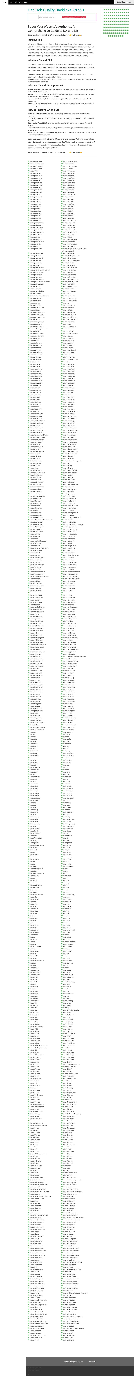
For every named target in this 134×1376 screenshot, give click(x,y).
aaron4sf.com (68, 1126)
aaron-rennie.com (69, 312)
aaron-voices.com (36, 616)
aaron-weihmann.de (70, 635)
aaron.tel (33, 984)
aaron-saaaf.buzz (69, 369)
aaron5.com (34, 1130)
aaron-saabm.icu (69, 400)
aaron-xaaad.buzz (36, 685)
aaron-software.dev (37, 482)
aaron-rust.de (67, 355)
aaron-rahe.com (68, 296)
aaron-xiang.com (35, 704)
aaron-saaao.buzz (36, 374)
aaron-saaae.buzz (36, 369)
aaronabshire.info (36, 1265)
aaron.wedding (68, 1001)
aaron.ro (66, 954)
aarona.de (66, 1168)
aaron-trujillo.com (69, 598)
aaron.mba (33, 897)
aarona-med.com (36, 1166)
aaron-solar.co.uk (69, 482)
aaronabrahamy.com (37, 1253)
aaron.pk (66, 935)
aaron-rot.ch (34, 341)
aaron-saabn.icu (35, 402)
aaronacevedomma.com (38, 1300)
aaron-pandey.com (36, 227)
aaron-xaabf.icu (68, 697)
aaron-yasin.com (69, 706)
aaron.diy (33, 814)
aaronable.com (68, 1234)
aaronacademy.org (69, 1276)
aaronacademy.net (36, 1276)
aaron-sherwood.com (70, 451)
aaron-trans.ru (68, 591)
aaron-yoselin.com (36, 711)
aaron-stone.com (36, 510)
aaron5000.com (68, 1130)
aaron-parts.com (35, 235)
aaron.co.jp (66, 781)
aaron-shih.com (35, 456)
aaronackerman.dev (36, 1309)
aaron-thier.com (35, 569)
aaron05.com (34, 1012)
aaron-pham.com (36, 249)
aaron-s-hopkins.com (70, 360)
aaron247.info (68, 1069)
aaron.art (33, 737)
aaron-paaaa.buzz (36, 173)
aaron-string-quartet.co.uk (72, 517)
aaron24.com (34, 1067)
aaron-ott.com (35, 171)
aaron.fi (65, 833)
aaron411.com (35, 1102)
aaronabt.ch (34, 1267)
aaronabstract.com (69, 1265)
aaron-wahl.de (68, 621)
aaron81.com (34, 1152)
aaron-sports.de (68, 494)
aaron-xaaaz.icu (68, 694)
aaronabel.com (35, 1213)
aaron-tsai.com (35, 600)
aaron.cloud (67, 777)
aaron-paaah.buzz (69, 180)
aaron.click (66, 774)
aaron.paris (33, 928)
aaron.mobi (67, 902)
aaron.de (33, 807)
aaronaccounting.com (70, 1288)
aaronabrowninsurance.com (72, 1262)
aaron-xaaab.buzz (36, 682)
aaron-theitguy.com (70, 565)
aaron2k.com (67, 1081)
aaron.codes (34, 789)
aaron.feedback (35, 833)
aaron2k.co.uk (34, 1081)
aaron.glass (34, 847)
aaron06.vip (67, 1012)
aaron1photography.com (38, 1048)
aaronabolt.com (35, 1243)
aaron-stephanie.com (70, 506)
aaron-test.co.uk (68, 560)
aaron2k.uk (33, 1083)
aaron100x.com (35, 1020)
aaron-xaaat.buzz (69, 687)
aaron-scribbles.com (70, 442)
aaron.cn (66, 779)
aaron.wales (34, 998)
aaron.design (34, 810)
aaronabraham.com (36, 1248)
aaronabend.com (35, 1218)
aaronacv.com (68, 1338)
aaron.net (33, 906)
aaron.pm (66, 939)
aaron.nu (33, 921)
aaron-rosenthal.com (70, 334)
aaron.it (65, 871)
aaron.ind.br (67, 864)
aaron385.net (67, 1090)
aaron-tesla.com (35, 560)
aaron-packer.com (69, 223)
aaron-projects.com (37, 279)
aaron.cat (66, 765)
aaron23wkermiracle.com (71, 1064)
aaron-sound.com (36, 489)
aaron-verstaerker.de (37, 612)
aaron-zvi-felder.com (37, 730)
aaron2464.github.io (69, 1067)
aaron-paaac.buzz (36, 176)
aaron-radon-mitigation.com (39, 296)
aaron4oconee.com (36, 1123)
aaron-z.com (67, 713)
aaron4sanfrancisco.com (38, 1126)
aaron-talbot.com (69, 539)
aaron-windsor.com (36, 666)
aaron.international (36, 869)
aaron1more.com (69, 1045)
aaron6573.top (68, 1140)
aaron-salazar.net (69, 414)
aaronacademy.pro (36, 1279)
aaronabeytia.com (69, 1229)
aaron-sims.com (35, 463)
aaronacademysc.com (70, 1279)
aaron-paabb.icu (68, 199)
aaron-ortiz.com (68, 164)
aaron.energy (67, 822)
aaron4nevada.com (69, 1121)
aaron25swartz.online (70, 1074)
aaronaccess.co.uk (36, 1286)
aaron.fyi (66, 840)
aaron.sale (66, 958)
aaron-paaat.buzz (36, 192)
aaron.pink (66, 932)
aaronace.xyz (34, 1293)
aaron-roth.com (68, 341)
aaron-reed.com (35, 305)
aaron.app (66, 734)
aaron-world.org (68, 678)
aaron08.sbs (34, 1015)
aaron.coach (67, 786)
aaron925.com (68, 1161)
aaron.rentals (34, 951)
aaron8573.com (68, 1152)
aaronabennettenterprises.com (73, 1218)
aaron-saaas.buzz (36, 378)
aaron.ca (33, 758)
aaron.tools (34, 989)
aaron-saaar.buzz (69, 376)
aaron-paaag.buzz (36, 180)
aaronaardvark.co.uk (37, 1182)
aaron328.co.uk (35, 1086)
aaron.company (35, 798)
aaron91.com (67, 1159)
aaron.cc (66, 767)
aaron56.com (67, 1133)
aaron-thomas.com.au (37, 572)
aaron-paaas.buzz (69, 190)
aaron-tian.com (35, 579)
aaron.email (34, 822)
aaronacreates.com (36, 1326)
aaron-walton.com (69, 626)
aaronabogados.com (70, 1241)
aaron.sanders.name (37, 961)
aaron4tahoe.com (69, 1128)
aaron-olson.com (36, 161)
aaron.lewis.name (36, 885)
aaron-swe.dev (35, 534)
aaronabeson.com (69, 1227)
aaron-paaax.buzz (36, 197)
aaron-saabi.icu (68, 395)
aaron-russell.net (69, 352)
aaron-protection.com (70, 279)
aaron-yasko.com (36, 708)
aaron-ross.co (68, 336)
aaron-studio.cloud (69, 522)
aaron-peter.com (35, 246)
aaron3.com (67, 1083)
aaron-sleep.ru (68, 468)
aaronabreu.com (35, 1260)
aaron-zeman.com (69, 718)
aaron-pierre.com (36, 263)
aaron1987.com (68, 1041)
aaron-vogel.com (69, 614)
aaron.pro (33, 942)
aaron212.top (34, 1064)
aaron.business (68, 756)
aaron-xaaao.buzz (36, 687)
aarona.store (34, 1173)
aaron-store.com (36, 513)
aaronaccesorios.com (37, 1284)
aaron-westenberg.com (38, 645)
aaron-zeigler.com (36, 718)
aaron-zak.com (35, 715)
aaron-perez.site (35, 244)
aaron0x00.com (68, 1015)
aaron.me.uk (34, 899)
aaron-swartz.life (69, 532)
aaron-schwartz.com (70, 440)
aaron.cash (33, 765)
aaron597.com (35, 1135)
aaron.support (68, 975)
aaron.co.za (34, 786)
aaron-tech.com (68, 553)
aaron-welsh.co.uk (36, 640)
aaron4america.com (37, 1104)
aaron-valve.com (68, 605)
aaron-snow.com (69, 480)
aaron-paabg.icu (35, 206)
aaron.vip (66, 996)
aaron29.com (34, 1076)
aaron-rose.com (68, 329)
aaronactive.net (68, 1331)
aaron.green (67, 852)
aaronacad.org (35, 1274)
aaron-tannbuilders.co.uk (38, 541)
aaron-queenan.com (70, 286)
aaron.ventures (68, 994)
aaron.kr (32, 878)
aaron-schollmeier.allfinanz (39, 435)
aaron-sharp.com (69, 447)
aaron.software (35, 972)
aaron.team (67, 979)
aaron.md (66, 897)
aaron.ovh (66, 925)
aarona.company (35, 1168)
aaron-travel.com (36, 595)
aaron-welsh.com (69, 640)
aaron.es (33, 826)
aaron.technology (69, 982)
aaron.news (34, 911)
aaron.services (68, 963)
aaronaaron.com (68, 1187)
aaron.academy (68, 730)
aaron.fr (65, 838)
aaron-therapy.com (69, 567)
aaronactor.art (68, 1333)
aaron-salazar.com (36, 414)
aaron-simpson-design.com (72, 461)
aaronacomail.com (36, 1317)
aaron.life (66, 885)
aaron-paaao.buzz (69, 185)
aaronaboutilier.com (70, 1246)
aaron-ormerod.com (37, 164)
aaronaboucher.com (37, 1246)
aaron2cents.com (36, 1078)
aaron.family (34, 831)
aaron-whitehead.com (70, 649)
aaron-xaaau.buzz (36, 690)
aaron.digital (34, 812)
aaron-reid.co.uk (68, 308)
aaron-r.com (67, 293)
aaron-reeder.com (69, 305)
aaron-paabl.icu (68, 211)
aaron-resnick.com (69, 315)
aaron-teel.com (68, 558)
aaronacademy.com (70, 1274)
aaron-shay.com (35, 449)
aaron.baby (33, 741)
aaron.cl (32, 774)
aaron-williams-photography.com (74, 657)
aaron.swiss (34, 977)
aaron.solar (67, 972)
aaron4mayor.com (69, 1119)
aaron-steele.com (69, 503)
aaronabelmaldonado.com (39, 1215)
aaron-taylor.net (68, 550)
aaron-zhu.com (68, 723)
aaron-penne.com (69, 242)
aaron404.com (35, 1100)
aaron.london (67, 890)
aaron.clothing (35, 777)
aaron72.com (34, 1147)
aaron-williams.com (69, 659)
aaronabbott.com (69, 1206)
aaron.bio (33, 748)
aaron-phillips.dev (69, 253)
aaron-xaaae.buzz (69, 685)
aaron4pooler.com (69, 1123)
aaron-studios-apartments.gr (73, 525)
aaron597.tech (68, 1135)
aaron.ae (33, 732)
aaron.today (34, 987)
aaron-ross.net (68, 338)
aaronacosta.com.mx (70, 1319)
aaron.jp (65, 873)
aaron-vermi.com (69, 609)
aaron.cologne (68, 789)
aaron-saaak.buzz (69, 371)
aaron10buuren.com (37, 1027)
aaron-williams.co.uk (37, 659)
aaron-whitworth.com (37, 652)
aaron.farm (67, 831)
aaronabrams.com (36, 1258)
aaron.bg (66, 746)
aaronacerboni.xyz (36, 1295)
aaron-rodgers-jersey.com (39, 329)
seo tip (39, 1367)
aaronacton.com (35, 1333)
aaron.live (33, 890)
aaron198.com (35, 1038)
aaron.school (67, 961)
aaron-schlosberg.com (37, 430)
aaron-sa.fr (67, 362)
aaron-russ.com (35, 350)
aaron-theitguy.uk (36, 567)
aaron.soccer (34, 970)
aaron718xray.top (69, 1144)
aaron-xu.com (68, 704)
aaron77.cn (33, 1149)
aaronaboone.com (69, 1243)
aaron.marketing (68, 895)
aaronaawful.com (69, 1199)
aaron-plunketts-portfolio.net (40, 270)
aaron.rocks (34, 956)
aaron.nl (32, 916)
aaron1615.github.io (69, 1034)
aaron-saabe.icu (68, 390)
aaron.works (34, 1005)
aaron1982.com (68, 1038)
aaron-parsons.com (36, 232)
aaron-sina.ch (67, 463)
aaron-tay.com (35, 546)
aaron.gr (32, 852)
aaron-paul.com (68, 235)
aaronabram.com (69, 1253)
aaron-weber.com (36, 635)
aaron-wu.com (35, 680)
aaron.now (33, 918)
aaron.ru (66, 956)
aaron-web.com (68, 631)
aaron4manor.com (36, 1119)
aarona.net (33, 1170)
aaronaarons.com (36, 1194)
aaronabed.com (35, 1210)
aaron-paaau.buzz (69, 192)
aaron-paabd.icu (68, 202)
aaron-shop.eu (35, 459)
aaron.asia (33, 739)
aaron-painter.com (36, 225)
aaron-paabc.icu (35, 202)
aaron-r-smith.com (69, 291)
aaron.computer (68, 798)
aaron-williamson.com (70, 661)
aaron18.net (67, 1036)
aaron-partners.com (70, 232)
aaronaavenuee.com (37, 1199)
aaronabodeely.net (36, 1241)
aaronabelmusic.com (70, 1215)
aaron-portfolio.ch (69, 270)
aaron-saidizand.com (70, 411)
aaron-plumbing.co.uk (37, 268)
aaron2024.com (68, 1060)
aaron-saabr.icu (35, 407)
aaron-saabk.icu (68, 397)
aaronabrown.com (36, 1262)
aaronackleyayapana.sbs (38, 1314)
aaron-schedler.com (37, 428)
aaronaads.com (35, 1175)
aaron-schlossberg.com (71, 430)
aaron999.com (68, 1163)
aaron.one (33, 923)
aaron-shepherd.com (70, 449)
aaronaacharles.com (70, 1173)
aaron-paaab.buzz (69, 173)
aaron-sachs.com (36, 409)
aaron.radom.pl (68, 944)
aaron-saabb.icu (35, 388)
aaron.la (65, 878)
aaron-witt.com (35, 668)
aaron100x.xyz (35, 1024)
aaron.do (66, 814)
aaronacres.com (68, 1326)
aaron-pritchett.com (70, 277)
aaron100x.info (68, 1020)
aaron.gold (66, 847)
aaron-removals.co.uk (37, 312)
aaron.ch (66, 770)
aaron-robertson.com (70, 326)
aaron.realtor (67, 946)
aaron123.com (68, 1029)
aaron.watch (34, 1001)
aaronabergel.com (69, 1225)
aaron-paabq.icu (35, 218)
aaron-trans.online (36, 591)
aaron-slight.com (36, 470)
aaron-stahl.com (35, 499)
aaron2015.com (68, 1055)
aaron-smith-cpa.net (70, 473)
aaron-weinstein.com (70, 638)
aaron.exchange (68, 826)
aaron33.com (67, 1086)
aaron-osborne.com (70, 166)
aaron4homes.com (36, 1111)
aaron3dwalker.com (36, 1095)
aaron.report (67, 951)
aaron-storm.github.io (70, 513)
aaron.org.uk (34, 925)
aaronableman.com (36, 1236)
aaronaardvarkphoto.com (38, 1185)
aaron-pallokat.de (69, 225)
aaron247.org (67, 1071)
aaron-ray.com (35, 303)
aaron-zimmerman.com (38, 727)
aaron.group (34, 855)
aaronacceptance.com (71, 1281)
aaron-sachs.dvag (69, 409)
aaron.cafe (66, 758)
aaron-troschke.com (37, 598)
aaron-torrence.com (37, 586)
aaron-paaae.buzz (36, 178)
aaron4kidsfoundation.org (72, 1114)
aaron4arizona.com (69, 1104)
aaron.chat (33, 772)
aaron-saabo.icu (68, 402)
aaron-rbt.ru (67, 303)
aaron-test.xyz (35, 562)
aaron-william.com (36, 657)
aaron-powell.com (69, 272)
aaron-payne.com (36, 239)
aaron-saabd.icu (35, 390)
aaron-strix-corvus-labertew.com (41, 520)
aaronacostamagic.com (38, 1321)
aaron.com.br (34, 793)
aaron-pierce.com (36, 260)
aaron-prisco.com (36, 277)
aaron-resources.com (37, 317)
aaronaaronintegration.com (39, 1192)
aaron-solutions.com (37, 487)
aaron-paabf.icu (68, 204)
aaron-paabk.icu (35, 211)
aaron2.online (67, 1050)
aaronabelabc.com (69, 1213)
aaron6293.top (35, 1140)
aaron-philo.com (35, 256)
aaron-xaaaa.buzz (69, 680)
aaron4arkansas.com (37, 1107)
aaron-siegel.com (69, 459)
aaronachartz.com (36, 1302)
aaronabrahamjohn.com (71, 1248)
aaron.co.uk (67, 784)
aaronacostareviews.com (72, 1321)
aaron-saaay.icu (35, 385)
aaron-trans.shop (36, 593)
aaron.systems (68, 977)
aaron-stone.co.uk (69, 508)
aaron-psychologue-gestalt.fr (40, 282)
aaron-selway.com (69, 444)
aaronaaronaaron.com (70, 1189)
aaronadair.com (68, 1340)
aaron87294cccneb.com (38, 1154)
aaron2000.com (68, 1053)
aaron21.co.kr (34, 1062)
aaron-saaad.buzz (69, 367)
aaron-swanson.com (70, 529)
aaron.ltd (66, 892)
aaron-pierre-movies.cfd (71, 260)
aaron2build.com (68, 1076)
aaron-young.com (69, 711)
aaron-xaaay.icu (35, 694)
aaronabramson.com (70, 1258)
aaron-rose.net (35, 331)
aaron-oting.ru (68, 169)
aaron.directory (68, 812)
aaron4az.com (68, 1107)
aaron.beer (33, 744)
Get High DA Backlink (19, 2)
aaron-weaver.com (36, 631)
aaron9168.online (35, 1161)
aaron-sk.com (34, 468)
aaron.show (34, 968)
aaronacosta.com (36, 1319)
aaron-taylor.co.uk (69, 548)
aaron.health (67, 855)
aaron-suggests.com (70, 527)
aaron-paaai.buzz (36, 183)
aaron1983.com (35, 1041)
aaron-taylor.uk (35, 553)
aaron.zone (33, 1010)
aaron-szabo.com (69, 536)
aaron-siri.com (35, 466)
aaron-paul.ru (67, 237)
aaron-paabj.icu (68, 209)
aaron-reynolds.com (70, 317)
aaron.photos (34, 932)
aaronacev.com (68, 1295)
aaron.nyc (66, 921)
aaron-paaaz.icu (35, 199)
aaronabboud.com (69, 1208)
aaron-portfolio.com (37, 272)
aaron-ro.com (67, 324)
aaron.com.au (67, 791)
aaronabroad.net (68, 1260)
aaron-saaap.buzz (69, 374)
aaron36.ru (33, 1088)
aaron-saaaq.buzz (36, 376)
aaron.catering (35, 767)
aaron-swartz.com (36, 532)
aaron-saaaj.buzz (36, 371)
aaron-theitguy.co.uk (37, 565)
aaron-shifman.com (70, 454)
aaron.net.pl (67, 909)
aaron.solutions (35, 975)
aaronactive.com (35, 1331)
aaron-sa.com (34, 362)
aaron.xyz (66, 1008)
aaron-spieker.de (35, 494)
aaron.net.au (67, 906)
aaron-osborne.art (36, 166)
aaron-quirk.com (68, 289)
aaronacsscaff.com (37, 1328)
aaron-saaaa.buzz (36, 364)
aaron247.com (35, 1069)
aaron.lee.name (35, 883)
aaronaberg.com (35, 1225)
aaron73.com (67, 1147)
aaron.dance (67, 805)
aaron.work (67, 1003)
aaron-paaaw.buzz (69, 194)
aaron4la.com (34, 1116)
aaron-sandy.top (68, 421)
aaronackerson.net (36, 1312)
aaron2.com (67, 1048)
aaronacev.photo (35, 1298)
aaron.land (33, 880)
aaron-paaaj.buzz (69, 183)
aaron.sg (33, 965)
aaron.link (66, 888)
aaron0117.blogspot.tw (71, 1010)
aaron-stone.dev (68, 510)
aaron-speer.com (36, 492)
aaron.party (67, 928)
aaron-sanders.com (70, 418)
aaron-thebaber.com (70, 562)
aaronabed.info (68, 1210)
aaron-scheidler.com (70, 428)
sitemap (37, 1370)
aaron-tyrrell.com (36, 602)
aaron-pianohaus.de (36, 258)
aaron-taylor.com (36, 550)
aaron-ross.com (35, 338)
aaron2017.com (35, 1057)
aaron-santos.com (69, 423)
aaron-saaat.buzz (69, 378)
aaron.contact (35, 800)
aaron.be (66, 741)
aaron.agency (67, 732)
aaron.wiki (33, 1003)
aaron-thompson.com (37, 574)
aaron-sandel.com (36, 418)
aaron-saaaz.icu (68, 385)
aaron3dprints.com (69, 1093)
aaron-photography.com (71, 256)
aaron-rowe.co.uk (36, 345)
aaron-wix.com (68, 668)
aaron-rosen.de (68, 331)
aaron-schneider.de (69, 433)
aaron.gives (67, 845)
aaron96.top (34, 1163)
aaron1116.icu (34, 1029)
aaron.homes (34, 859)
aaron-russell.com (36, 352)
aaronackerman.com (70, 1307)
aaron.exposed (35, 829)
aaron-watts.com (69, 628)
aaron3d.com (34, 1093)
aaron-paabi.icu (35, 209)
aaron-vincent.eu (69, 612)
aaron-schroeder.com (37, 437)
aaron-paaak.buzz (36, 185)
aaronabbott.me (35, 1208)
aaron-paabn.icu (68, 213)
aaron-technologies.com (71, 555)
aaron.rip (33, 954)
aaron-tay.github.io (69, 546)
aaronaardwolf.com (70, 1185)
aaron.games (67, 843)
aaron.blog (66, 751)
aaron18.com (34, 1036)
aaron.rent (66, 949)
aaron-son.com (68, 487)
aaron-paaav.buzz (36, 194)
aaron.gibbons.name (37, 845)
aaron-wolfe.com (36, 671)
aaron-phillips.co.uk (36, 253)
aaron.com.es (67, 793)
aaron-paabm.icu (35, 213)
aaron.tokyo (67, 987)
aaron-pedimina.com (37, 242)
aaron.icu (33, 862)
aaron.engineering (69, 824)
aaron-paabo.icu (35, 216)
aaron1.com (34, 1017)
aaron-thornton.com (70, 576)
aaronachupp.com (69, 1305)
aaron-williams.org (36, 661)
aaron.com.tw (67, 796)
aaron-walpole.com (36, 626)
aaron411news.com (70, 1102)
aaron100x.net (35, 1022)
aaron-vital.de (34, 614)
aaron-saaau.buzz (36, 381)
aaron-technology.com (37, 558)
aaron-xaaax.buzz (69, 692)
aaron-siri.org (67, 466)
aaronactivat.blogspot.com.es (73, 1328)
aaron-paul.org (35, 237)
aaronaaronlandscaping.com (72, 1192)
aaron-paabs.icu (35, 220)
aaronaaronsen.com (70, 1194)
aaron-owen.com (69, 171)
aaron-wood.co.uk (36, 675)
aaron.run (33, 958)
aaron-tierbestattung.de (71, 579)
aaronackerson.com (70, 1309)
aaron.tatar (33, 979)
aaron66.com (34, 1142)
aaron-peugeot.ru (69, 246)
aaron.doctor (34, 817)
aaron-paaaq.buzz (69, 187)
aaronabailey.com (69, 1201)
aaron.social (67, 970)
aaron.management (36, 895)
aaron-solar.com (35, 484)
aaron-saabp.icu (35, 404)
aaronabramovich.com (37, 1255)
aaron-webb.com (69, 633)
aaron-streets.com (36, 517)
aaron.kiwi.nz (34, 876)
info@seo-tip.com (76, 1362)
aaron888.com (68, 1156)
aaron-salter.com (36, 416)
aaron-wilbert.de (35, 654)
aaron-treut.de (68, 595)
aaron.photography (69, 930)
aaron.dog (66, 817)
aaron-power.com (36, 275)
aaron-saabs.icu (68, 407)
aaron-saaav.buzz (69, 381)
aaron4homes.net (69, 1111)
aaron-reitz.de (68, 310)
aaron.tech (33, 982)
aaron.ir (65, 869)
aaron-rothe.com (36, 343)
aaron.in (32, 864)
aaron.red (33, 949)
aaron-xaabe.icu (35, 697)
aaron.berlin (67, 744)
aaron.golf (33, 850)
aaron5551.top (35, 1133)
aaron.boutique (68, 753)
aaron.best (33, 746)
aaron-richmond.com (70, 319)
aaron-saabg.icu (68, 393)
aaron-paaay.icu (68, 197)
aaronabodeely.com (69, 1239)
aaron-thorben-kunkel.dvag (39, 576)
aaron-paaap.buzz (36, 187)
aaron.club (33, 779)
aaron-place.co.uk (69, 265)
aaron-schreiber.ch (69, 435)
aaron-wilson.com (36, 664)
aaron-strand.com (69, 515)
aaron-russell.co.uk (69, 350)
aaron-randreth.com (70, 298)
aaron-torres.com (69, 586)
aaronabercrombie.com (71, 1220)
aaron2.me (33, 1050)
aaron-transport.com (70, 593)
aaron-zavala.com (69, 715)
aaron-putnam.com (36, 284)
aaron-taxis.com (35, 543)
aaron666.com (68, 1142)
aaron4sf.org (34, 1128)
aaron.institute (68, 866)
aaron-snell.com (35, 480)
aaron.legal (66, 883)
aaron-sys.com (35, 536)
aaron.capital (67, 760)
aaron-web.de (34, 633)
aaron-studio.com (36, 525)
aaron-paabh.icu (68, 206)
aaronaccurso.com (36, 1291)
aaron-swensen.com (70, 534)
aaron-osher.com (36, 169)
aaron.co (33, 781)
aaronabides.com (69, 1232)
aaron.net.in (34, 909)
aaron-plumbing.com (70, 268)
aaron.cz (33, 805)
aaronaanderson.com (37, 1180)
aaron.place (67, 937)
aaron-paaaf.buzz (69, 178)
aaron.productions (69, 942)
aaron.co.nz (34, 784)
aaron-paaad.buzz (69, 176)
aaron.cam (33, 760)
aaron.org (66, 923)
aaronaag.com (68, 1175)
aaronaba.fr (34, 1201)
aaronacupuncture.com (38, 1335)
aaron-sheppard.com (37, 451)
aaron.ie (65, 862)
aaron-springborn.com (37, 496)
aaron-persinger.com (70, 244)
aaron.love (33, 892)
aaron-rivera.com (36, 324)
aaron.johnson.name (37, 873)
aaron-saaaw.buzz (36, 383)
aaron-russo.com (36, 355)
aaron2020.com (35, 1060)
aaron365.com (35, 1090)
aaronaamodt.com (69, 1177)
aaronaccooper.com (37, 1288)
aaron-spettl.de (68, 492)
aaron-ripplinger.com (37, 322)
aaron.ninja (66, 913)
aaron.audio (67, 739)
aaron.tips (66, 984)
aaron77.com (67, 1149)
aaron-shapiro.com (36, 447)
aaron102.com (68, 1024)
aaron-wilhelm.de (69, 654)
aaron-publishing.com (70, 282)
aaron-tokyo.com (36, 583)
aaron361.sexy (68, 1088)
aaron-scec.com (68, 426)
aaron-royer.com (35, 348)
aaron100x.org (68, 1022)
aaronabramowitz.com (71, 1255)
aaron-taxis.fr (67, 543)
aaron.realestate (35, 946)
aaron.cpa (33, 803)
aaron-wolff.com (69, 671)
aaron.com (33, 791)
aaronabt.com (68, 1267)
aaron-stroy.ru (68, 520)
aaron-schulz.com (69, 437)
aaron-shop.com (68, 456)
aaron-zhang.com (36, 720)
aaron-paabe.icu (35, 204)
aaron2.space (34, 1053)
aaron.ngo (33, 913)
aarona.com (67, 1166)
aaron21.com (67, 1062)
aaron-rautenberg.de (70, 301)
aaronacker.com (35, 1307)
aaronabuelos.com (36, 1269)
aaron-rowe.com (68, 345)
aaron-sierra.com (36, 461)
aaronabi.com (34, 1232)
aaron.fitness (67, 836)
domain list (92, 1362)
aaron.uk (66, 991)
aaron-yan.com (35, 706)
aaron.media (67, 899)
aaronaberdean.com (37, 1222)
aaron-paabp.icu (68, 216)
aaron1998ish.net (69, 1043)
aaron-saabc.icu (68, 388)
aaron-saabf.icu (35, 393)
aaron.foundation (36, 838)
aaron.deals (67, 807)
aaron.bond (33, 753)
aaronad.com (34, 1340)
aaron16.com (34, 1034)
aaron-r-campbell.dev (37, 291)
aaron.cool (66, 800)
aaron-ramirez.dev (36, 298)
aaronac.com (34, 1272)
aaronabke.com (35, 1234)
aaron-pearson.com (70, 239)
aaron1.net (66, 1017)
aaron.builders (34, 756)
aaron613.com (68, 1137)
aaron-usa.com (35, 605)
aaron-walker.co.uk (69, 624)
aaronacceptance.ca (37, 1281)
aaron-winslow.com (69, 666)
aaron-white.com (36, 649)
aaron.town (34, 991)
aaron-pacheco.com (70, 220)
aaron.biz (66, 748)
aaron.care (33, 763)
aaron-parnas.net (69, 230)
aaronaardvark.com (69, 1182)
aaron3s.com (34, 1097)
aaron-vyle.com (35, 619)
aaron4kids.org (35, 1114)
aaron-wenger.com (36, 642)
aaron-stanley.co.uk (69, 499)
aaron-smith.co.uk (36, 475)
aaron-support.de (36, 529)
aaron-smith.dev (35, 477)
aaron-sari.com (35, 426)
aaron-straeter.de (36, 515)
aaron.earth (34, 819)
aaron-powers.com (69, 275)
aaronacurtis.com (36, 1338)
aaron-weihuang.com (37, 638)
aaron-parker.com (69, 227)
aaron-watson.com (36, 628)
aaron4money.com (36, 1121)
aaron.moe (33, 904)
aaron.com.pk (34, 796)
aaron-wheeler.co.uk (37, 647)
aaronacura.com (68, 1335)
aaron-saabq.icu (68, 404)
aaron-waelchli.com (36, 621)
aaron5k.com (34, 1137)
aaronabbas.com (35, 1206)
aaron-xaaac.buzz (69, 682)
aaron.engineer (35, 824)
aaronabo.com (68, 1236)
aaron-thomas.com (69, 569)
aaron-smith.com (69, 475)
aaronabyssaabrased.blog (72, 1269)
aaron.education (68, 819)
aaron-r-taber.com (36, 293)
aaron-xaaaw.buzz (36, 692)
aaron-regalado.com (37, 308)
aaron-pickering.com (70, 258)
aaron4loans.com (69, 1116)
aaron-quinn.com (35, 289)
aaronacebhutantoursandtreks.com (75, 1293)
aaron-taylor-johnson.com (39, 548)
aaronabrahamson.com (71, 1251)
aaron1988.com (35, 1043)
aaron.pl (32, 937)
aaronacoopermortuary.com (72, 1317)
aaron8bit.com (35, 1159)
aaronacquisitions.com (71, 1324)
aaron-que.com (35, 286)
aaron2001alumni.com (37, 1055)
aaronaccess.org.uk (69, 1286)
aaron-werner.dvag (69, 642)
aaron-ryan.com (35, 357)
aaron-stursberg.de (36, 527)
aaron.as (66, 737)
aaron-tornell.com (69, 583)
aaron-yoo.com (68, 708)
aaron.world (67, 1005)
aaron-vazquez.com (37, 609)
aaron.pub (33, 944)
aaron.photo (34, 930)
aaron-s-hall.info (35, 360)
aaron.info (33, 866)
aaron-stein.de (35, 506)
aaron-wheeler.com (69, 647)
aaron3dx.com (68, 1095)
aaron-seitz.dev (35, 444)
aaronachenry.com (69, 1302)
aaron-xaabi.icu (35, 701)
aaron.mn (33, 902)
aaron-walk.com (35, 624)
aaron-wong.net (68, 673)
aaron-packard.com (36, 223)
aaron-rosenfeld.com (37, 334)
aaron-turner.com (69, 600)
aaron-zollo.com (68, 727)
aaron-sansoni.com (36, 423)
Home (4, 2)
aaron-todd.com (35, 581)
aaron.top (66, 989)
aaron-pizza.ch (35, 265)
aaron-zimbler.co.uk (69, 725)
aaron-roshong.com (37, 336)
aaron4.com (67, 1097)
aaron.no (66, 916)
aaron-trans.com (69, 588)
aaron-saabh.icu (35, 395)
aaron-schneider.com (37, 433)
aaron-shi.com (35, 454)
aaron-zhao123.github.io (38, 723)
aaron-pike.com (68, 263)
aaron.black (34, 751)
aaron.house (67, 859)
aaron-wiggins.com (69, 652)
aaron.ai (32, 734)
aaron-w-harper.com (70, 619)
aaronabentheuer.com (37, 1220)
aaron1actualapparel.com (38, 1045)
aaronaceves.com (69, 1300)
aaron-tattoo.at (68, 541)
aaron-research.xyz (36, 315)
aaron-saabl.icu (35, 400)
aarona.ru (66, 1170)
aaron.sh (66, 965)
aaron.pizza (34, 935)
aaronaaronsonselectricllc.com (40, 1196)
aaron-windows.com (70, 664)
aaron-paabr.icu (68, 218)
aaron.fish (33, 836)
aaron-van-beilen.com (37, 607)
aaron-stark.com (35, 501)
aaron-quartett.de (69, 284)
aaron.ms (66, 904)
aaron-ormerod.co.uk (70, 161)
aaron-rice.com (35, 319)
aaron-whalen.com (69, 645)
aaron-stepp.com (36, 508)
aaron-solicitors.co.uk (70, 484)
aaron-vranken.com (69, 616)
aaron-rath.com (35, 301)
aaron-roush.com (69, 343)
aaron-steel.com (35, 503)
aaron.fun (33, 840)
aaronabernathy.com (37, 1227)
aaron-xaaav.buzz (69, 690)
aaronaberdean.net (69, 1222)
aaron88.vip (34, 1156)
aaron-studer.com (36, 522)
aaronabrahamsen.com (38, 1251)
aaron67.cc (33, 1144)
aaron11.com (67, 1027)
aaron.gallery (34, 843)
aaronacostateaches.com (39, 1324)
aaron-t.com (34, 539)
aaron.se (33, 963)
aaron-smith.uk (68, 477)
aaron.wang (67, 998)
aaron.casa (67, 763)
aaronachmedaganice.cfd (38, 1305)
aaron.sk (66, 968)
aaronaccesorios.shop (70, 1284)
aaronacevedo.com (69, 1298)
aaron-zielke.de (35, 725)
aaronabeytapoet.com (37, 1229)
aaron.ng (66, 911)
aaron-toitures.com (70, 581)
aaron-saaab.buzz (69, 364)
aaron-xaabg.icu (35, 699)
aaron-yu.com (34, 713)
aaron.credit (67, 803)
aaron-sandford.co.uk (37, 421)
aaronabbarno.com (69, 1203)
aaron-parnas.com (36, 230)
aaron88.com (67, 1154)
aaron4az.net (34, 1109)
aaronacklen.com (69, 1312)
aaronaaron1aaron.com (38, 1189)
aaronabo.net (34, 1239)
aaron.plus (33, 939)
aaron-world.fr (35, 678)
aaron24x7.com (35, 1074)
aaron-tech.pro (35, 555)
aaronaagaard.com (36, 1177)
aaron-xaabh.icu (68, 699)
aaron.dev (66, 810)
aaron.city (66, 772)
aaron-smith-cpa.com (37, 473)
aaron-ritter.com (68, 322)
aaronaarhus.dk (35, 1187)
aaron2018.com (68, 1057)
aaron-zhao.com (68, 720)
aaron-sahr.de (34, 411)
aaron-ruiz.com (68, 348)
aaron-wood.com (69, 675)
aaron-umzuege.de (69, 602)
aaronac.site (67, 1272)
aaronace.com (68, 1291)
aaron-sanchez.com (70, 416)
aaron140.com (68, 1031)
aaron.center (34, 770)
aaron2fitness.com (69, 1078)
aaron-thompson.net (70, 574)
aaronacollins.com (69, 1314)
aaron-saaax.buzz (69, 383)
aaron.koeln (67, 876)
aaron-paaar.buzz (36, 190)
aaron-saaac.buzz (36, 367)
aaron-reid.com (35, 310)
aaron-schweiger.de (36, 442)
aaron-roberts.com (36, 326)
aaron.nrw (66, 918)
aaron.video (34, 996)
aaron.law (66, 880)
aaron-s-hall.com (69, 357)
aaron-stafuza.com (70, 496)
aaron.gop (66, 850)
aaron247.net (34, 1071)
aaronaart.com (68, 1196)
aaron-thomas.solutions (71, 572)
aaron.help (33, 857)
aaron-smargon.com (70, 470)
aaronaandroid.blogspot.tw (72, 1180)
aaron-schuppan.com (37, 440)
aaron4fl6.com (68, 1109)
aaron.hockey (67, 857)
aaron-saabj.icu (35, 397)
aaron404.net (67, 1100)
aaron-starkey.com (69, 501)
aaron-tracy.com (35, 588)
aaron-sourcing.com (70, 489)
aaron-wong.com (36, 673)
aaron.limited (34, 888)
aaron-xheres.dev (69, 701)
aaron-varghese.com (70, 607)
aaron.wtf (33, 1008)
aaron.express (68, 829)
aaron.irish (33, 871)
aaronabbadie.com (36, 1203)
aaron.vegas (34, 994)
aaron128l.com (35, 1031)
